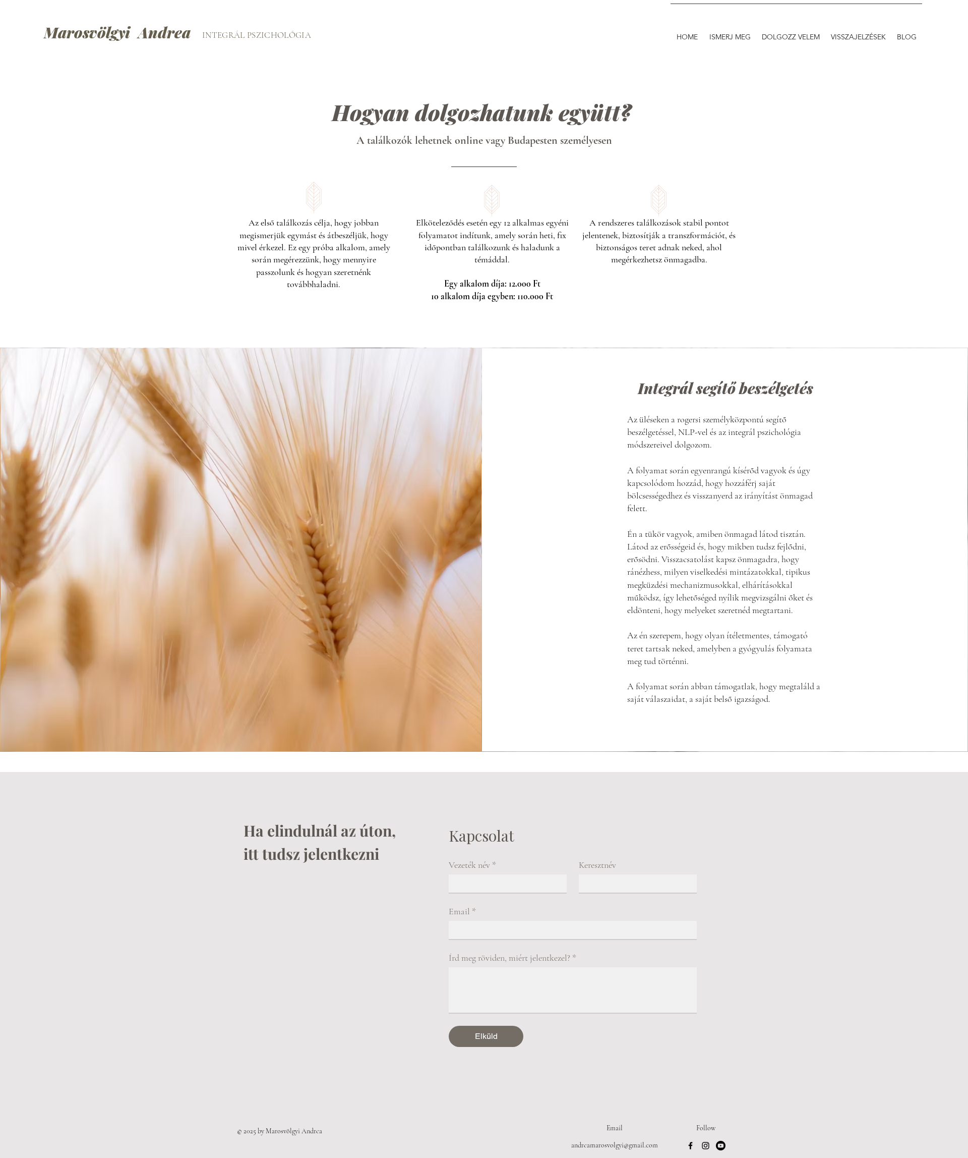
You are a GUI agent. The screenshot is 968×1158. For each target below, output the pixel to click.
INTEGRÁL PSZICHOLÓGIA (256, 35)
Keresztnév (597, 864)
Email (462, 911)
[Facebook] (690, 1145)
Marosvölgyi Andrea (117, 32)
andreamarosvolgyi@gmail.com (614, 1145)
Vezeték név (472, 864)
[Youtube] (720, 1145)
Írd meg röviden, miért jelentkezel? (512, 957)
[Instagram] (705, 1145)
